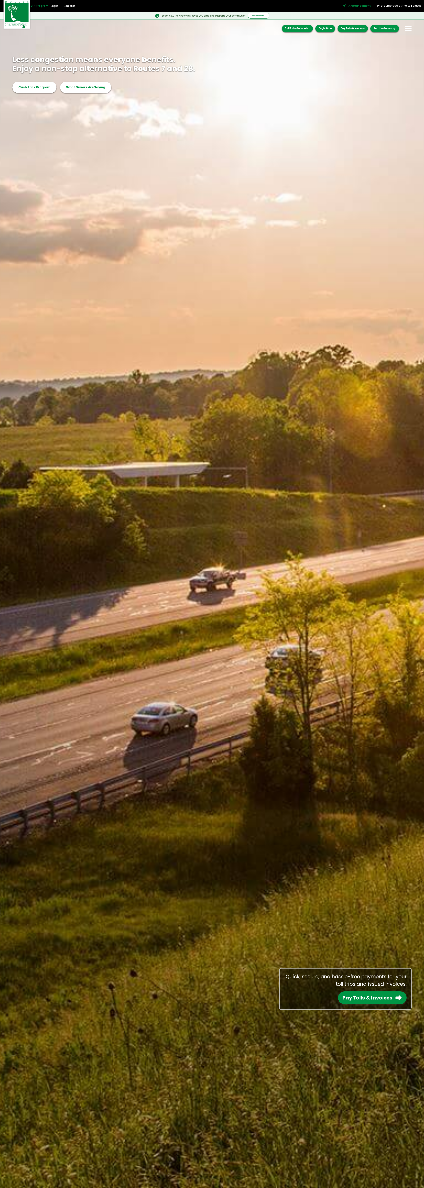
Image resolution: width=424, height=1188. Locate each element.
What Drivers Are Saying (85, 87)
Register (69, 6)
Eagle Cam (325, 28)
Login (54, 6)
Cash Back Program (34, 87)
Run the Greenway (385, 28)
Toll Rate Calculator (297, 28)
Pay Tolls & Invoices (353, 28)
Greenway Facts (257, 16)
